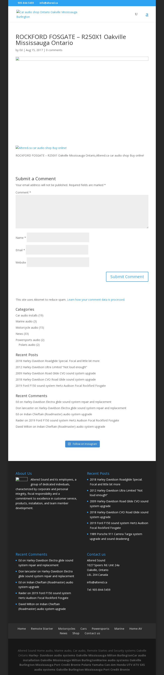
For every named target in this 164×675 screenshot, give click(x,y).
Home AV (135, 628)
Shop (75, 633)
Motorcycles (66, 628)
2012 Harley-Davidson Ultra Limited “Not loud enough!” (51, 367)
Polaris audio (27, 345)
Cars (83, 628)
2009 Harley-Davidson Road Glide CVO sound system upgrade (56, 373)
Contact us (92, 633)
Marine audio (24, 321)
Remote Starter (42, 628)
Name (21, 238)
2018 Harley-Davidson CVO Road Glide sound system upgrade (56, 379)
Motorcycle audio (27, 327)
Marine (119, 628)
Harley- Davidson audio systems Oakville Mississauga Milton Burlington (80, 655)
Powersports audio (28, 340)
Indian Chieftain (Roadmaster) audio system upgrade (58, 414)
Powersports (100, 628)
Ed (21, 50)
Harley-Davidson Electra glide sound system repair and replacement (67, 402)
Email (20, 250)
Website (21, 262)
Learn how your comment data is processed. (96, 299)
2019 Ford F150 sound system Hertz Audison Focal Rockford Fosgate (61, 386)
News (19, 334)
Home (22, 628)
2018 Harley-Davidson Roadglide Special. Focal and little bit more (58, 361)
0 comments (54, 50)
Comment (23, 192)
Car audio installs (27, 315)
